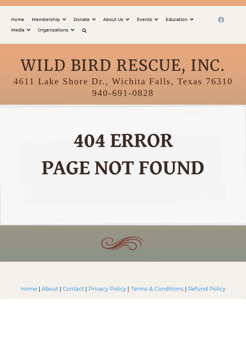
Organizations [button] (54, 30)
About (50, 289)
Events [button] (145, 19)
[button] (63, 19)
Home (29, 289)
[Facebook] (221, 20)
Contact (74, 289)
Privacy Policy (107, 289)
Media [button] (18, 30)
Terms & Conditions (157, 289)
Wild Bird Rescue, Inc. (123, 65)
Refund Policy (207, 289)
